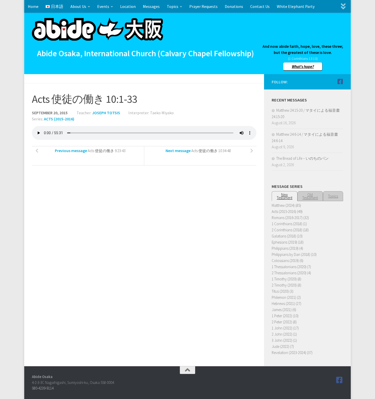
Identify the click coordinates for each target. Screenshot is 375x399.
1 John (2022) (282, 328)
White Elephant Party (296, 6)
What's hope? (303, 66)
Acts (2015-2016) (59, 118)
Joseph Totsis (106, 112)
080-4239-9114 (43, 388)
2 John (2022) (282, 334)
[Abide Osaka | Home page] (97, 29)
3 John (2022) (282, 340)
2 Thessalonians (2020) (289, 272)
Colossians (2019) (285, 260)
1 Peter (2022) (282, 315)
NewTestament (284, 196)
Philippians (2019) (285, 248)
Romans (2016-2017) (287, 217)
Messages (151, 6)
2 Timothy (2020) (284, 285)
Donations (234, 6)
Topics (172, 6)
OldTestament (310, 196)
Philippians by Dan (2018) (291, 254)
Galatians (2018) (284, 236)
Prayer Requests (203, 6)
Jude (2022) (280, 346)
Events (103, 6)
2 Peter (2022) (282, 322)
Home (33, 6)
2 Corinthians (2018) (287, 229)
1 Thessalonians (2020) (289, 266)
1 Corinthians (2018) (287, 223)
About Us (78, 6)
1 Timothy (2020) (284, 279)
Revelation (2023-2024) (289, 352)
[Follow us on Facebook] (340, 81)
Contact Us (260, 6)
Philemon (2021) (284, 297)
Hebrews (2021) (283, 303)
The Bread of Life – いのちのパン (302, 158)
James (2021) (282, 309)
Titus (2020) (280, 291)
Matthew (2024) (283, 205)
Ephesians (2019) (284, 242)
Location (128, 6)
